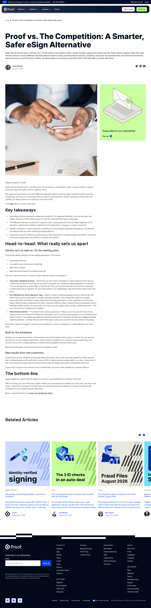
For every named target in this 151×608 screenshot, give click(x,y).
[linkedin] (20, 600)
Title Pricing (84, 552)
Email (7, 559)
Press (129, 552)
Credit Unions (108, 558)
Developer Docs (133, 579)
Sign (12, 204)
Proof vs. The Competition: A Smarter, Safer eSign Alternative (37, 20)
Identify (59, 555)
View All (59, 573)
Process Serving (133, 589)
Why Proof (131, 548)
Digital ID (59, 582)
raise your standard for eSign (41, 393)
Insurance (107, 564)
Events (129, 576)
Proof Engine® (61, 585)
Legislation (131, 555)
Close (58, 564)
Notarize (59, 548)
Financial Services (110, 552)
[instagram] (13, 600)
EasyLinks (59, 592)
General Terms (64, 600)
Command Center (62, 570)
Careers (130, 561)
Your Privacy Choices (102, 600)
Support (130, 582)
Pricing (56, 9)
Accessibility (86, 600)
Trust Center (131, 585)
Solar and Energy (110, 561)
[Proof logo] (13, 547)
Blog (7, 20)
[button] (22, 9)
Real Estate (108, 548)
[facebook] (7, 600)
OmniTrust (60, 589)
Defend (59, 567)
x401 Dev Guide (132, 592)
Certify (58, 561)
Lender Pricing (85, 555)
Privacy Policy (75, 600)
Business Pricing (86, 548)
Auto (105, 555)
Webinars (130, 573)
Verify (58, 558)
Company (130, 558)
